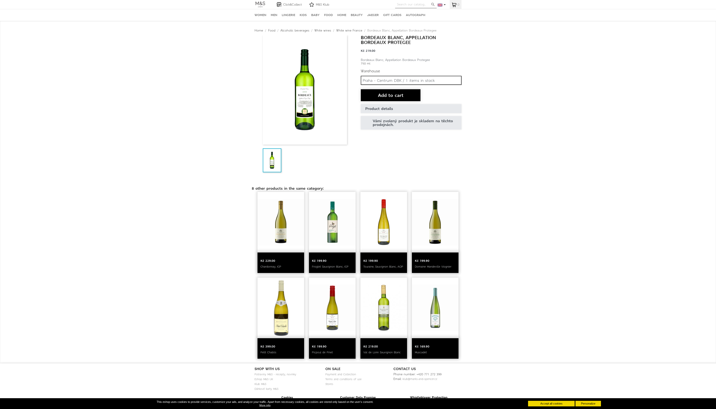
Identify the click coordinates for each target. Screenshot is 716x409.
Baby (315, 15)
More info (265, 405)
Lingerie (288, 15)
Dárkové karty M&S (266, 389)
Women (260, 15)
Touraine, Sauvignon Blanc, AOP (383, 266)
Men (274, 15)
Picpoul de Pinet (322, 352)
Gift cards (392, 15)
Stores (329, 384)
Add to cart (390, 95)
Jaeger (373, 15)
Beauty (357, 15)
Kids (303, 15)
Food (328, 15)
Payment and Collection (340, 374)
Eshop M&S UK (264, 379)
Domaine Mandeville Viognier (433, 266)
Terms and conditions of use (343, 379)
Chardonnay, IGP (270, 266)
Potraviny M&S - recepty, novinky (275, 374)
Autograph (415, 15)
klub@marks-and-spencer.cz (420, 379)
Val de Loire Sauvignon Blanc (382, 352)
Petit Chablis (268, 352)
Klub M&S (260, 384)
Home (341, 15)
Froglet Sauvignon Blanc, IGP (330, 266)
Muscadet (421, 352)
